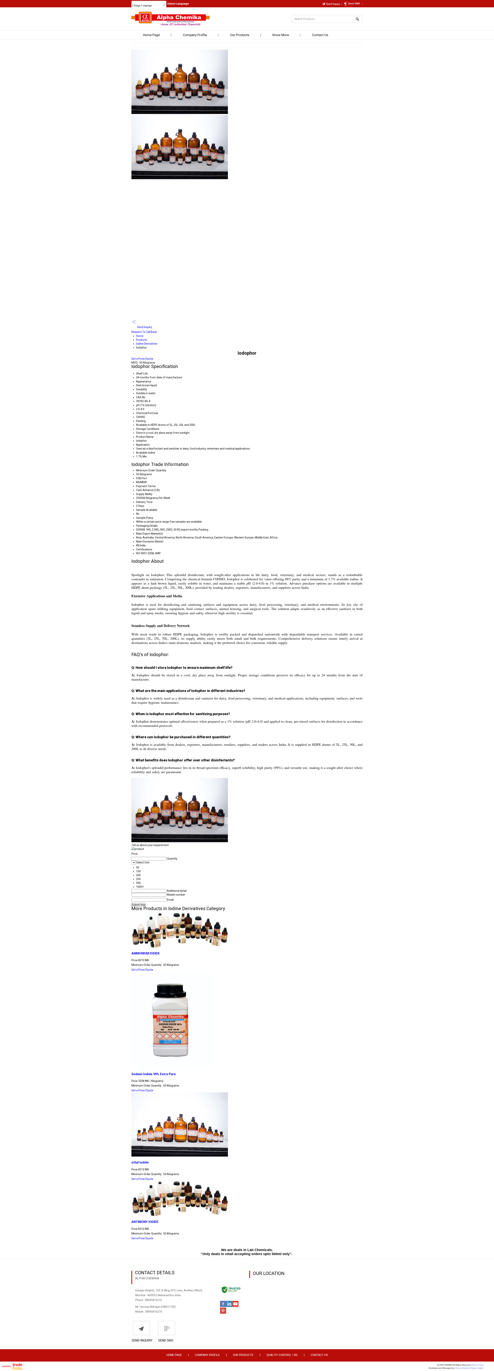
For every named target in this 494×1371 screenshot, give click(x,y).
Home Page (151, 35)
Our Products (239, 35)
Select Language (178, 3)
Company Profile (195, 35)
